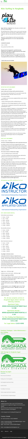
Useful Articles (4, 385)
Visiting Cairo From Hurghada (6, 378)
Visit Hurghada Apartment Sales (7, 382)
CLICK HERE (20, 324)
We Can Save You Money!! (6, 375)
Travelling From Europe (5, 388)
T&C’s (2, 431)
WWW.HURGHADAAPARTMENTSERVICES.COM (14, 320)
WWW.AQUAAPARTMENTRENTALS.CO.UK (14, 314)
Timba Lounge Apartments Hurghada (8, 392)
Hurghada (26, 1)
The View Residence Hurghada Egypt (8, 395)
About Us (6, 431)
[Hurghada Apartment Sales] (13, 1)
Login (11, 431)
